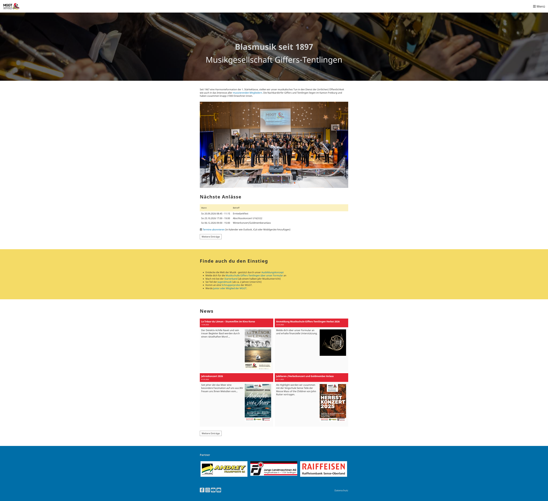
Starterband (230, 278)
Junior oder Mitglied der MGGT (229, 288)
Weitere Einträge (211, 236)
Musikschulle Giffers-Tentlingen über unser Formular (254, 275)
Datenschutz (341, 490)
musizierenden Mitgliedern (247, 92)
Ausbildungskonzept (272, 272)
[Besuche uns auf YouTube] (213, 490)
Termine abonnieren (214, 229)
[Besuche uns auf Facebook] (202, 490)
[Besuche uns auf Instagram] (207, 490)
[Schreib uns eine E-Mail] (218, 490)
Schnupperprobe (231, 285)
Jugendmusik (225, 281)
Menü (540, 6)
